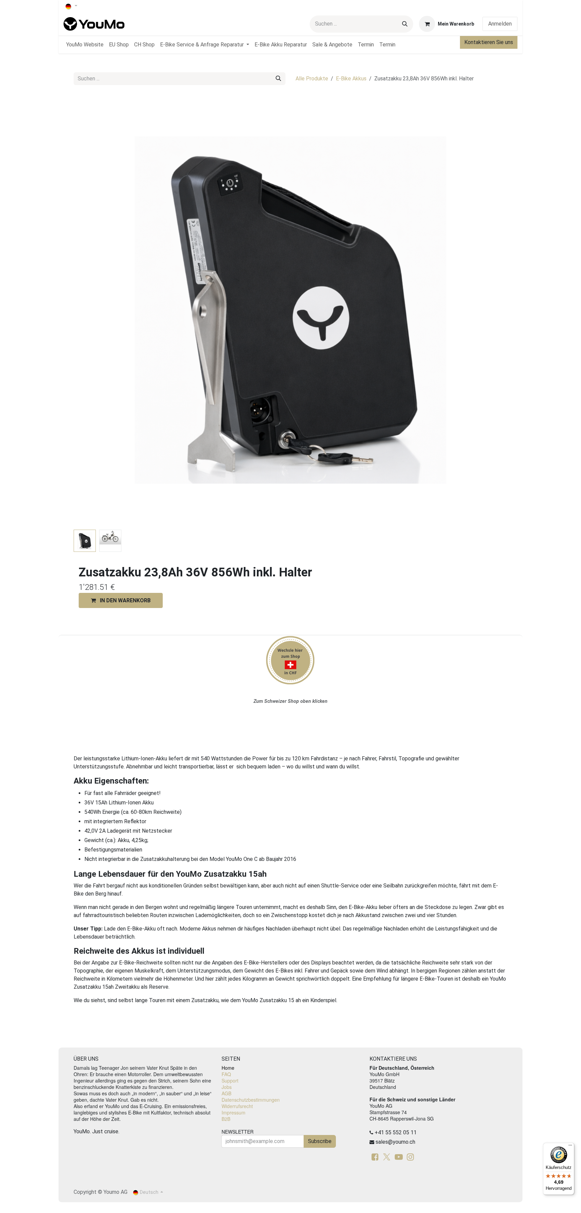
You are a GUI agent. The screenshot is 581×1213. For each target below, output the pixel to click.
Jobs (227, 1087)
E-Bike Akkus (351, 78)
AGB (226, 1093)
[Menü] (570, 1147)
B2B (226, 1118)
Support (230, 1080)
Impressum (233, 1112)
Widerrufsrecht (237, 1106)
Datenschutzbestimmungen (251, 1099)
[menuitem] (85, 44)
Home (228, 1067)
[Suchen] (404, 24)
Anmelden (500, 24)
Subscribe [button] (320, 1141)
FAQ (226, 1074)
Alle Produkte (312, 78)
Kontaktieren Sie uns (488, 42)
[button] (95, 310)
